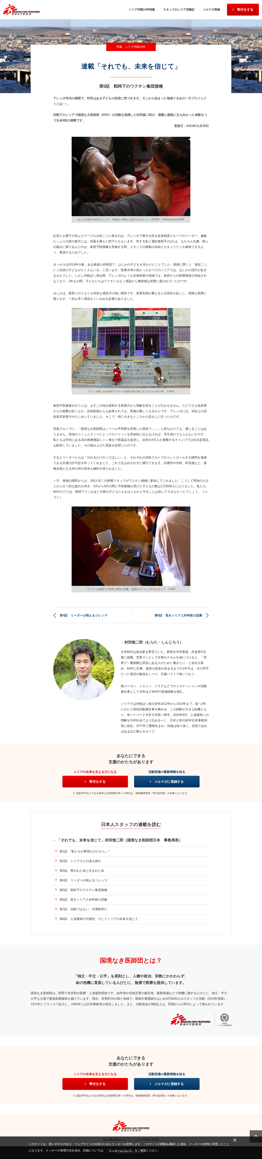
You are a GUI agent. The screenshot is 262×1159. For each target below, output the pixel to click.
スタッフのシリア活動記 (179, 9)
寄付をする (245, 9)
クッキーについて (120, 1150)
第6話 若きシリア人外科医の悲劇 (178, 615)
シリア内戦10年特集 (142, 9)
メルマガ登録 (211, 9)
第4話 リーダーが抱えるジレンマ (83, 615)
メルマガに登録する (169, 781)
